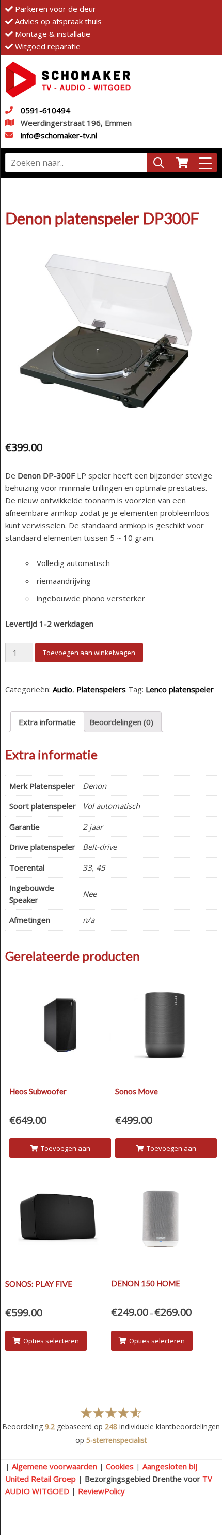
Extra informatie (47, 722)
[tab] (47, 721)
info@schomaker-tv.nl (59, 135)
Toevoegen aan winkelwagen (89, 652)
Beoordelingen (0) (121, 722)
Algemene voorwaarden (54, 1466)
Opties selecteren (51, 1340)
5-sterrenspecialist (116, 1440)
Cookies (120, 1466)
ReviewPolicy (101, 1491)
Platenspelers (101, 689)
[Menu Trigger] (205, 162)
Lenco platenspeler (180, 689)
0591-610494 (45, 110)
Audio (62, 689)
